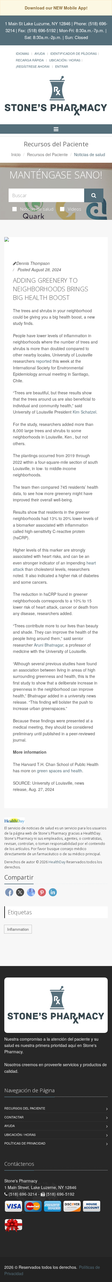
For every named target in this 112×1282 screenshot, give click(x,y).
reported (43, 361)
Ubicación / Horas (64, 60)
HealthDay (57, 862)
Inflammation (18, 929)
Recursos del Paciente (47, 154)
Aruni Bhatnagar (48, 645)
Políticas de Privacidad (24, 1143)
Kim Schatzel (84, 412)
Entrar (61, 66)
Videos (74, 209)
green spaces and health (59, 770)
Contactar (14, 1117)
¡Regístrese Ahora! (33, 66)
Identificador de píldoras (73, 53)
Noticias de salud (36, 209)
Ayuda (39, 53)
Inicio (16, 154)
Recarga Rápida (30, 60)
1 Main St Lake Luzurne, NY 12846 (37, 23)
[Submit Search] (93, 195)
